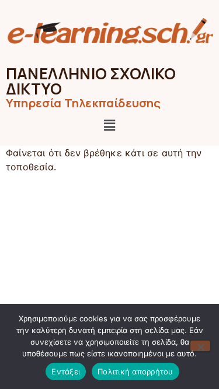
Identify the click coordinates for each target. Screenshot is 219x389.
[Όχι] (200, 346)
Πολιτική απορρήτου (135, 371)
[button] (109, 125)
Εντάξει (65, 371)
